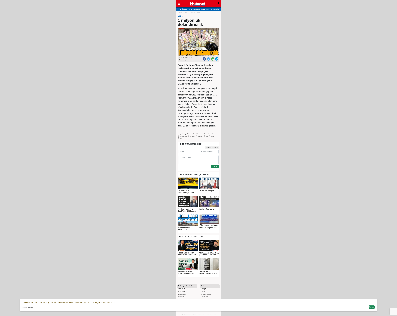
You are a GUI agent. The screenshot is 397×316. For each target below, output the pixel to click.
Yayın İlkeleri (205, 294)
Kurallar (204, 297)
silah (212, 136)
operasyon (183, 136)
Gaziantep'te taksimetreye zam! (186, 192)
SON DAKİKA (182, 291)
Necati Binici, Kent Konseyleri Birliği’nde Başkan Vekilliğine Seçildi (187, 254)
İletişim (203, 289)
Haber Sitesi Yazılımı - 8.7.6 (209, 314)
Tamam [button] (371, 307)
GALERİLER (182, 294)
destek (200, 134)
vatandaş (192, 134)
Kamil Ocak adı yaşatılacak (184, 229)
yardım (208, 134)
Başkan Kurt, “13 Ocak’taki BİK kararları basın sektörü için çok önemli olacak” (188, 210)
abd (181, 138)
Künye (202, 291)
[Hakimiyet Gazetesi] (197, 3)
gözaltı (200, 136)
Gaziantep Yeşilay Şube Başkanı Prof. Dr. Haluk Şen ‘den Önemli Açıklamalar (188, 272)
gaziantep (183, 134)
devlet (216, 134)
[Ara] (217, 4)
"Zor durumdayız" (207, 191)
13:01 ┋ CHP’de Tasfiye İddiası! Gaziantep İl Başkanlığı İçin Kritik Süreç (203, 9)
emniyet (192, 136)
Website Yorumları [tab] (212, 147)
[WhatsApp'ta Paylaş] (212, 58)
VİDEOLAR (181, 297)
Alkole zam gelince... (208, 228)
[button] (179, 4)
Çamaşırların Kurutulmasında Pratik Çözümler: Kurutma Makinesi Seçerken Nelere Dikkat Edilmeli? (209, 272)
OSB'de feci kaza (206, 209)
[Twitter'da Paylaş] (208, 58)
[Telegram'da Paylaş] (216, 58)
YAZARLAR (181, 289)
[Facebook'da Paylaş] (204, 58)
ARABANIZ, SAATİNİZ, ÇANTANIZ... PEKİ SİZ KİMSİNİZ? (209, 254)
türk (207, 136)
